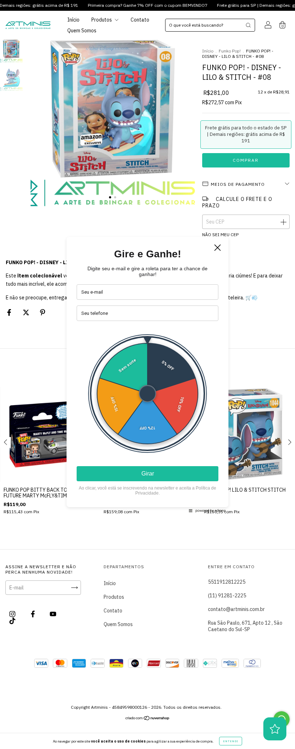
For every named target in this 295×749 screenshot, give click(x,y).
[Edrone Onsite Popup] (147, 374)
